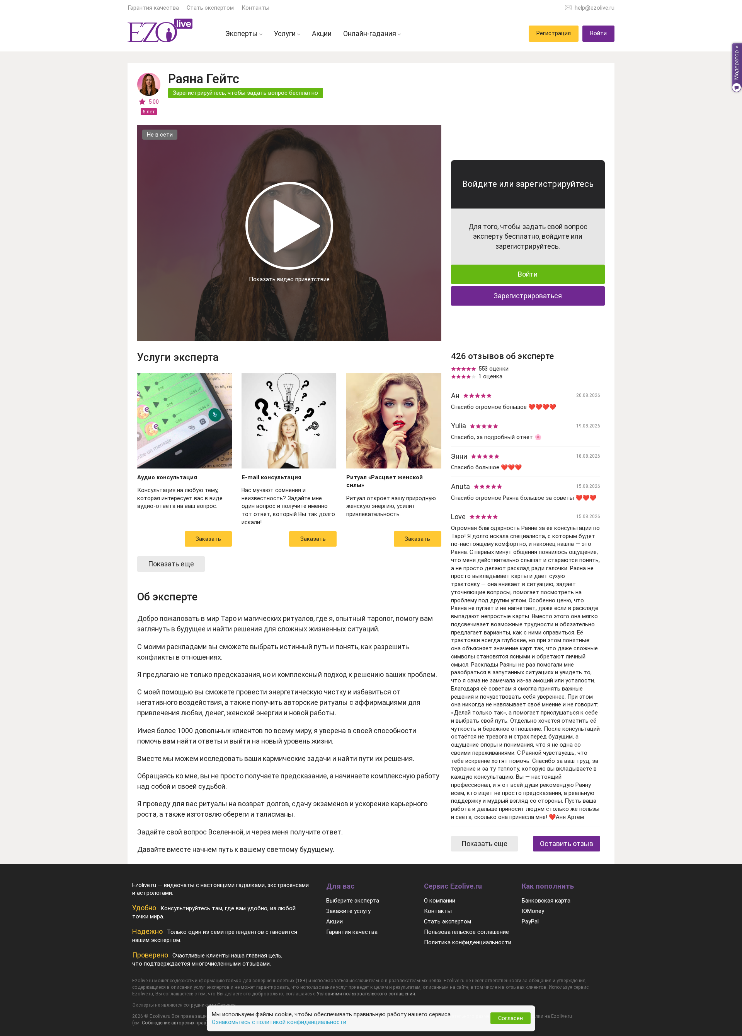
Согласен (510, 1018)
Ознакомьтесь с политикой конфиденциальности (279, 1022)
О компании (439, 900)
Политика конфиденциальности (467, 942)
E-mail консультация (271, 477)
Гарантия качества (153, 7)
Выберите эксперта (352, 900)
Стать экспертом (210, 7)
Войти (528, 274)
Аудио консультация (167, 477)
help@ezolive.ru (594, 7)
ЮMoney (533, 911)
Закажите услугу (348, 911)
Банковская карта (546, 900)
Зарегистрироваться (528, 296)
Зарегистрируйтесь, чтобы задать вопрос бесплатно (245, 92)
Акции (334, 921)
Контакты (255, 7)
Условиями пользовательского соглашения (366, 994)
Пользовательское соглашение (466, 931)
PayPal (530, 921)
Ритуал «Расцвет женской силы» (384, 481)
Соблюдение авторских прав (174, 1023)
